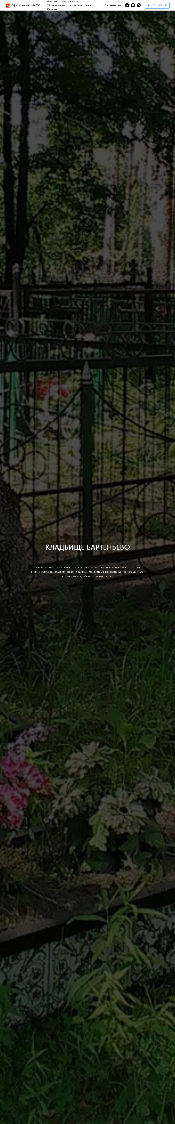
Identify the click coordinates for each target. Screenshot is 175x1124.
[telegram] (127, 5)
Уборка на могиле (56, 5)
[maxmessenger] (139, 5)
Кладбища (52, 9)
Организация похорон (80, 5)
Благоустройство (70, 1)
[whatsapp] (133, 5)
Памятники (52, 1)
